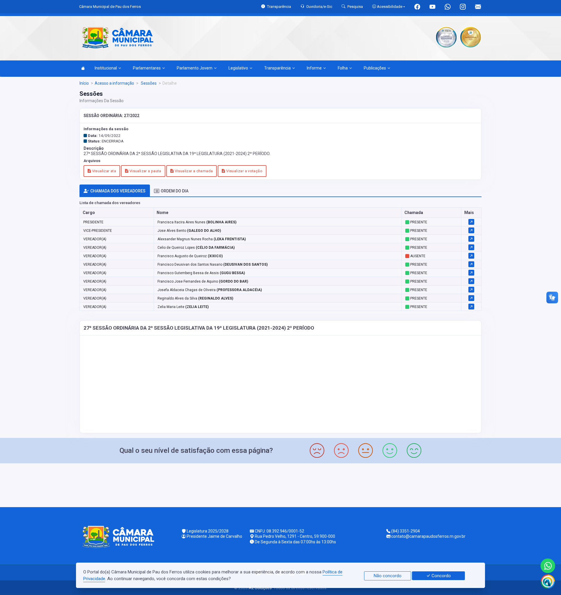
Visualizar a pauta (144, 171)
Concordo (440, 575)
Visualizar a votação (243, 171)
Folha (343, 68)
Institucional (106, 68)
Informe (314, 68)
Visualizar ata (103, 171)
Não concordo (387, 575)
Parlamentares (147, 68)
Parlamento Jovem (194, 68)
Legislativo (238, 68)
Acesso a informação (114, 83)
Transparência (277, 68)
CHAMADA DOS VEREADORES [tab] (118, 191)
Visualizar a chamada (193, 171)
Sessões (148, 83)
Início (84, 83)
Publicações (375, 68)
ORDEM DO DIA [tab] (174, 191)
